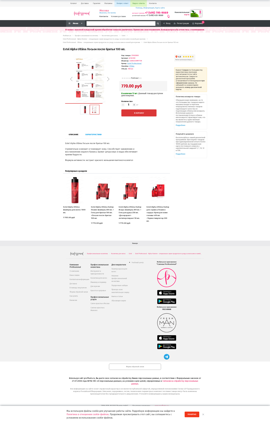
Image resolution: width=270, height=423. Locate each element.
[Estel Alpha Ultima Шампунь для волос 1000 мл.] (74, 189)
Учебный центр (138, 263)
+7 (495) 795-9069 (156, 12)
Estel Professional (134, 63)
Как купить (74, 296)
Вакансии (73, 300)
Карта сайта (160, 8)
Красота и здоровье (98, 291)
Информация (148, 8)
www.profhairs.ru (162, 406)
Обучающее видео (119, 301)
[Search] (158, 23)
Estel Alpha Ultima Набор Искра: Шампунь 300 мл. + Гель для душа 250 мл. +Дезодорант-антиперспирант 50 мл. (130, 212)
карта (186, 15)
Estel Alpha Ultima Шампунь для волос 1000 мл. (74, 210)
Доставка (73, 284)
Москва (104, 10)
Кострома (112, 13)
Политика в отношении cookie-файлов (88, 414)
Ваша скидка (74, 275)
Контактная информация (79, 279)
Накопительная (182, 12)
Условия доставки (118, 16)
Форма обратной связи (79, 292)
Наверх (135, 243)
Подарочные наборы (120, 285)
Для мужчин (95, 286)
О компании (74, 271)
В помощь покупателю (78, 288)
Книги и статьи (117, 296)
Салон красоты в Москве (100, 303)
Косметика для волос (99, 278)
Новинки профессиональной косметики (119, 278)
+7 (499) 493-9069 (154, 15)
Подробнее (180, 125)
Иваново (103, 13)
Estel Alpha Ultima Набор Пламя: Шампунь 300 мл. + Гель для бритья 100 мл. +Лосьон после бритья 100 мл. (102, 212)
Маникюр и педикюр (98, 282)
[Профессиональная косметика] (82, 13)
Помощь (139, 8)
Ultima (131, 66)
